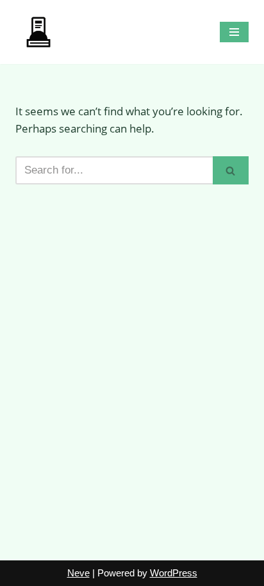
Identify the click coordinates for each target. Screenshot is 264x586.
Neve (78, 572)
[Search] (231, 170)
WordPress (173, 572)
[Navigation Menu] (234, 32)
